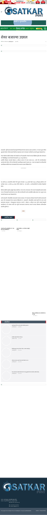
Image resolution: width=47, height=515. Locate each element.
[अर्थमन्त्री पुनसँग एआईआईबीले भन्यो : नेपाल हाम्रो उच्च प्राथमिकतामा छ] (8, 223)
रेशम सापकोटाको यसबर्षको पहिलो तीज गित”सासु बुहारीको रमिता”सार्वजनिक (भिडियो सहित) (25, 371)
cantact (37, 510)
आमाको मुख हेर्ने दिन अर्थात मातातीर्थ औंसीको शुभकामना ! (20, 325)
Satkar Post (14, 338)
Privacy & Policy (43, 510)
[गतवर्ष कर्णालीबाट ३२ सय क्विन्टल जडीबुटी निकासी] (23, 223)
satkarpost (10, 41)
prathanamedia (28, 510)
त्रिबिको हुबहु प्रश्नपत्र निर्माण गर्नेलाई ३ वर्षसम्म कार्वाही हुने (21, 348)
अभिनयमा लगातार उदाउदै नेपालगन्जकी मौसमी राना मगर (20, 360)
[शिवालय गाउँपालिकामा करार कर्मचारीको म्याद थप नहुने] (39, 265)
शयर (24, 211)
